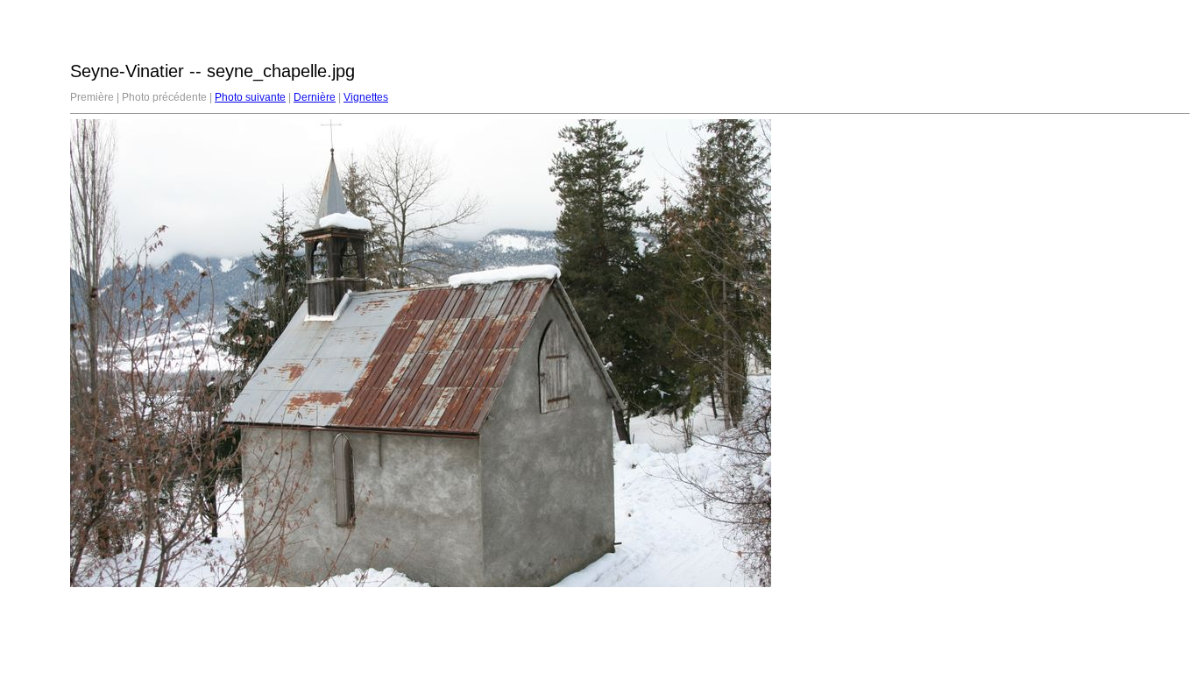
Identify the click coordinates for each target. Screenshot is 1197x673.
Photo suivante (250, 97)
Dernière (315, 97)
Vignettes (366, 97)
